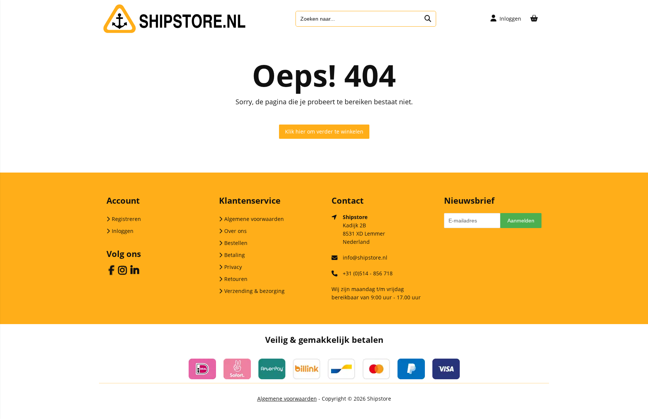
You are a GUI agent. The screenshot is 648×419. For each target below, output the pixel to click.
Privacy (233, 266)
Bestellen (236, 242)
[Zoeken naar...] (427, 18)
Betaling (234, 254)
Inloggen (123, 230)
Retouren (236, 278)
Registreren (126, 218)
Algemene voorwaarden (254, 218)
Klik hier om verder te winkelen (324, 131)
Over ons (235, 230)
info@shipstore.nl (365, 257)
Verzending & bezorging (254, 290)
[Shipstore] (174, 31)
